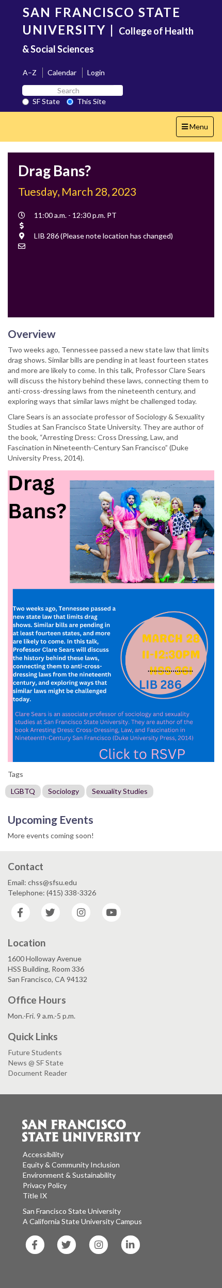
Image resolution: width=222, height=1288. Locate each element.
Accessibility (43, 1154)
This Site (91, 101)
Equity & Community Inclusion (71, 1164)
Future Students (35, 1052)
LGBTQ (23, 791)
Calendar (61, 72)
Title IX (35, 1195)
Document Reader (37, 1073)
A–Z (30, 72)
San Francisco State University (72, 1211)
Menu (197, 129)
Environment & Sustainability (69, 1175)
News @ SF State (36, 1062)
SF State (46, 101)
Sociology (63, 791)
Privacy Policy (45, 1185)
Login (96, 72)
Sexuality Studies (120, 791)
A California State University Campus (82, 1221)
